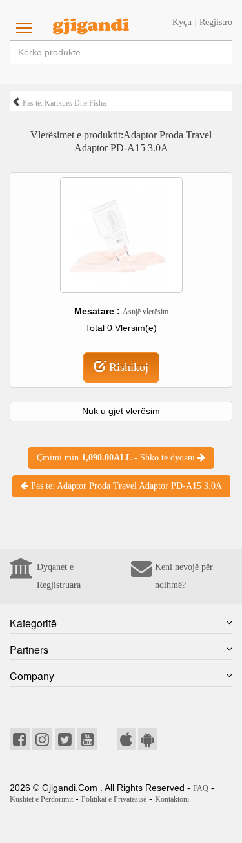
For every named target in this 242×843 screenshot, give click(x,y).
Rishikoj (127, 367)
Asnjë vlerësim (145, 311)
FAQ (200, 788)
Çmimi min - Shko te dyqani (117, 457)
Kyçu (182, 22)
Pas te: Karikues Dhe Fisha (63, 103)
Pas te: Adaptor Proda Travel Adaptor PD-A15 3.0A (125, 486)
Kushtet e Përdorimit (41, 799)
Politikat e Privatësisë (113, 799)
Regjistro (215, 22)
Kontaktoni (172, 799)
